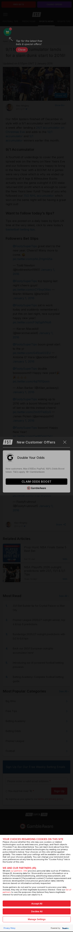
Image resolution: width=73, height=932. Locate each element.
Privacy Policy (9, 928)
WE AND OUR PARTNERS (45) (19, 868)
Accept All (36, 903)
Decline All (36, 911)
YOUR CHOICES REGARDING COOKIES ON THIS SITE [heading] (33, 839)
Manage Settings (37, 919)
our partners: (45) (18, 871)
